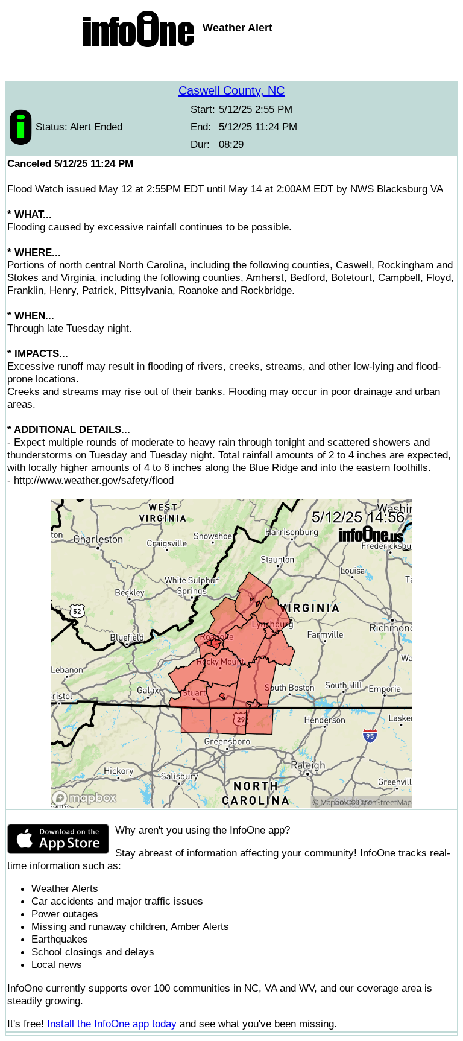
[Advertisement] (231, 66)
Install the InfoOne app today (112, 1023)
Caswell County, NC (231, 90)
